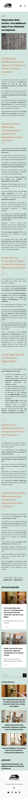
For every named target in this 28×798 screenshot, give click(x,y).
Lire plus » (6, 626)
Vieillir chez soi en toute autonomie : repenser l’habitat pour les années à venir (14, 727)
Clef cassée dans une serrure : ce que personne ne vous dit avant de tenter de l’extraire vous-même (14, 612)
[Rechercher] (25, 675)
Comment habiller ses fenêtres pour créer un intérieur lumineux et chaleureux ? (14, 750)
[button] (20, 5)
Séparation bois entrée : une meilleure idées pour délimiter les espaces (12, 766)
